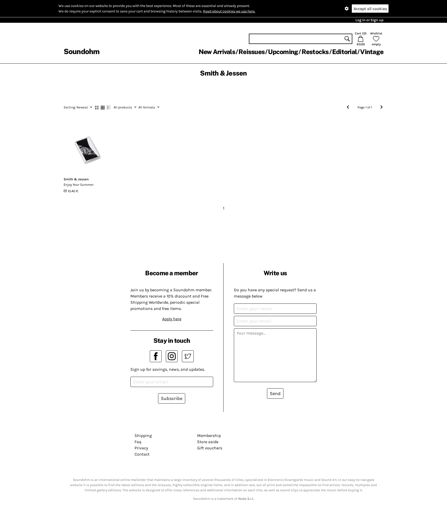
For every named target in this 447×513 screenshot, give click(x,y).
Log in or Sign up (369, 20)
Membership (209, 435)
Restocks (315, 52)
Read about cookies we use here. (229, 11)
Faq (138, 441)
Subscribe (171, 398)
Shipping (143, 435)
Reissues (252, 52)
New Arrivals (217, 52)
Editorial (344, 52)
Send (275, 393)
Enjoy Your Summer (79, 185)
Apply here (171, 318)
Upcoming (283, 52)
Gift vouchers (209, 447)
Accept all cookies (370, 8)
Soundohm (81, 51)
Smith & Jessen (76, 179)
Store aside (207, 441)
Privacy (141, 447)
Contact (142, 454)
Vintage (371, 52)
